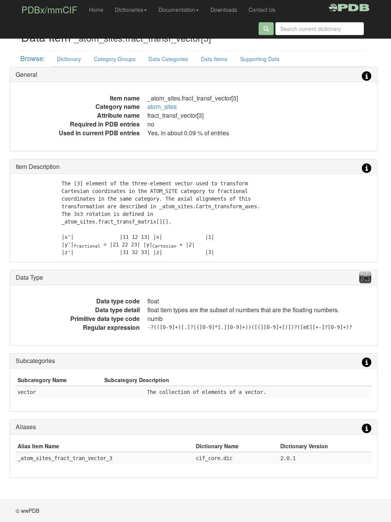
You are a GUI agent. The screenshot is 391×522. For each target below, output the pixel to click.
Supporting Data (260, 59)
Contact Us (262, 9)
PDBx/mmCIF (49, 9)
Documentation (176, 9)
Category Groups (115, 59)
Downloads (223, 9)
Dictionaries (129, 9)
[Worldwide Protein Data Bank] (349, 6)
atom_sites (162, 106)
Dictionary (69, 59)
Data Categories (168, 59)
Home (96, 9)
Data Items (214, 59)
